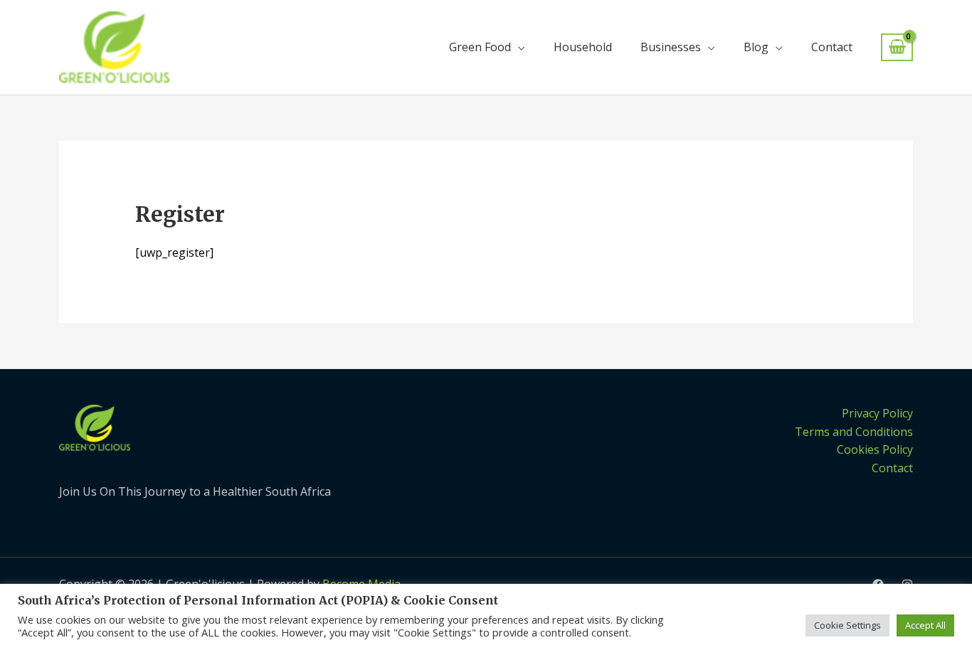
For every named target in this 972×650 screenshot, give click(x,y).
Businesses (670, 47)
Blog (756, 47)
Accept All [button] (925, 625)
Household (583, 47)
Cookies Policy (875, 449)
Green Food (480, 47)
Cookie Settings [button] (847, 625)
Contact (831, 47)
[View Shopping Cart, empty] (897, 47)
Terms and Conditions (854, 431)
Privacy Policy (877, 413)
